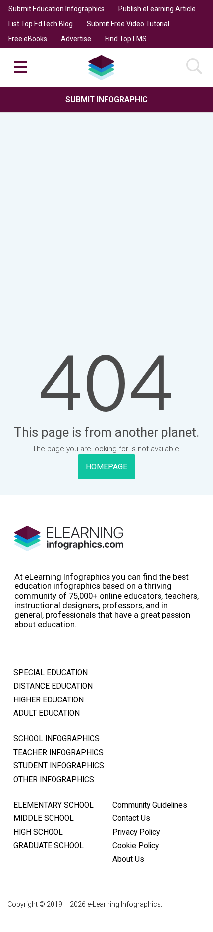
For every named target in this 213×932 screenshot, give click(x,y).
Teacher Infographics (58, 752)
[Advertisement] (106, 198)
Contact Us (131, 818)
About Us (128, 859)
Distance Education (53, 686)
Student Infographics (58, 765)
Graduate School (48, 845)
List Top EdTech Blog (40, 24)
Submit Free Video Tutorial (128, 24)
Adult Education (46, 713)
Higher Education (48, 700)
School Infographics (56, 738)
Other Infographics (53, 779)
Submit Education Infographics (56, 9)
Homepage (106, 466)
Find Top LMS (126, 39)
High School (38, 832)
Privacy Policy (136, 832)
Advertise (76, 39)
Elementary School (53, 805)
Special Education (50, 672)
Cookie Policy (135, 845)
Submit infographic (106, 99)
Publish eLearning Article (157, 9)
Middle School (43, 818)
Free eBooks (27, 39)
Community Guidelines (149, 805)
